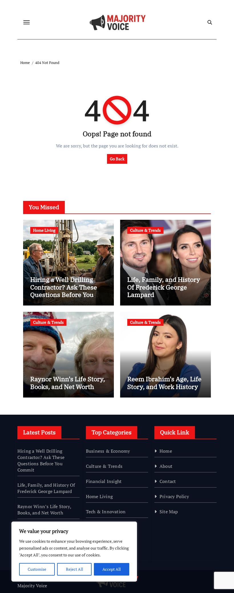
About (166, 466)
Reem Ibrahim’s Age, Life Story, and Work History (164, 382)
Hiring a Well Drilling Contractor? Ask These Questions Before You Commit (63, 290)
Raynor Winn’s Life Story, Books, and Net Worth (67, 382)
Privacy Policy (174, 496)
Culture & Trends (145, 230)
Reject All (74, 569)
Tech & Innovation (106, 511)
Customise (37, 569)
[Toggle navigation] (26, 22)
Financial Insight (104, 481)
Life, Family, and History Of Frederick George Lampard (163, 287)
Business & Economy (108, 451)
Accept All (111, 569)
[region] (74, 552)
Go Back (117, 158)
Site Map (169, 511)
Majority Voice (32, 585)
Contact (168, 481)
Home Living (44, 230)
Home (166, 451)
